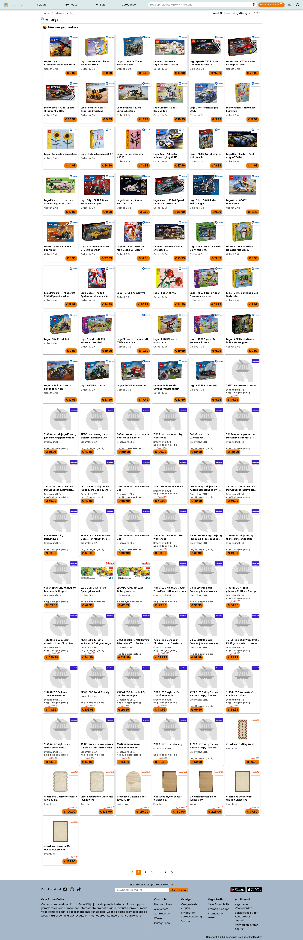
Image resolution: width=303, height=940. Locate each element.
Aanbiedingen (162, 913)
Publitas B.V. (255, 937)
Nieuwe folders (163, 904)
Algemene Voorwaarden (243, 906)
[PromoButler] (14, 4)
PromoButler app (218, 909)
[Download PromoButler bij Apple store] (254, 889)
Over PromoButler (219, 904)
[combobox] (199, 5)
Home (46, 13)
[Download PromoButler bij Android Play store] (238, 889)
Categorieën (162, 923)
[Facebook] (65, 889)
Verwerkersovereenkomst (246, 927)
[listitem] (41, 4)
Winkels (159, 918)
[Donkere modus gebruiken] (297, 5)
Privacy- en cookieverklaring (191, 914)
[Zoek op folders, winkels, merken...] (254, 4)
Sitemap (186, 921)
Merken (60, 13)
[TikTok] (79, 889)
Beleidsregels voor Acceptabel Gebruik (246, 916)
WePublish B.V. (234, 937)
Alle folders (161, 909)
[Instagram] (72, 889)
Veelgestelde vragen (189, 906)
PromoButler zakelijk (216, 915)
